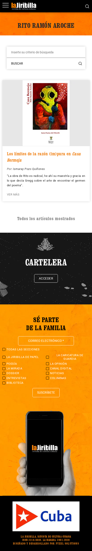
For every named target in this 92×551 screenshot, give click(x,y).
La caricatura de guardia (69, 357)
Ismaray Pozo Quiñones (29, 169)
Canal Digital (61, 368)
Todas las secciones (23, 349)
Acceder (46, 278)
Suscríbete (46, 392)
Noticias (57, 373)
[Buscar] (87, 6)
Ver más (13, 194)
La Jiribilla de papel (22, 357)
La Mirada (14, 368)
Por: (10, 169)
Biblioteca (14, 382)
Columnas (58, 378)
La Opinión (58, 363)
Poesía (11, 363)
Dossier (12, 373)
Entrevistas (16, 378)
